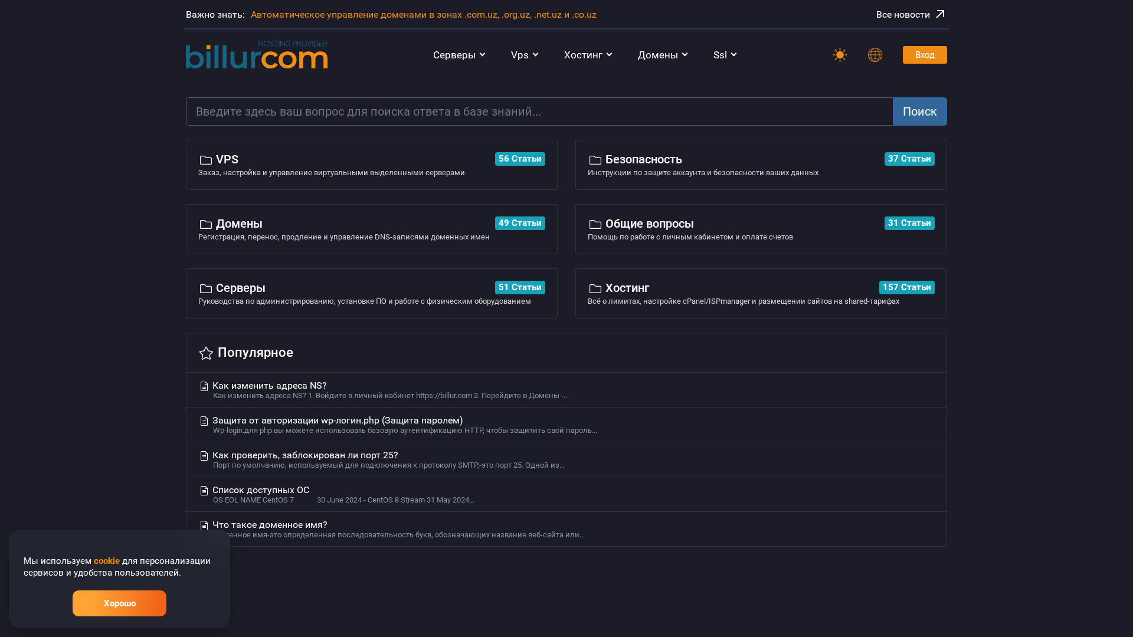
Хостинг (583, 55)
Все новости (903, 14)
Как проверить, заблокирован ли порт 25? (387, 459)
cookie (107, 561)
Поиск (920, 111)
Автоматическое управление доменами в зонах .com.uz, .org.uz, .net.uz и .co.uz (424, 14)
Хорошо (120, 603)
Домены (658, 55)
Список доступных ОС (342, 494)
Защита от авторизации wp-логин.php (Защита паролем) (403, 425)
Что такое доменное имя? (397, 529)
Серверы (454, 55)
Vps (520, 55)
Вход (925, 55)
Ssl (720, 55)
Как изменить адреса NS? (389, 390)
